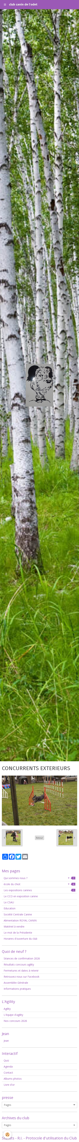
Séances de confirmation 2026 (22, 958)
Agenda (8, 1066)
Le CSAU (9, 902)
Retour (39, 837)
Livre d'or (9, 1084)
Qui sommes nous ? (39, 878)
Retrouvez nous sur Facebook (21, 976)
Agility (7, 1008)
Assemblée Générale (16, 982)
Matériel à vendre (14, 926)
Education (9, 908)
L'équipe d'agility (13, 1014)
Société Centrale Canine (18, 914)
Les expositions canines (39, 890)
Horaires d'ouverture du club (20, 938)
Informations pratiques (17, 988)
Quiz (6, 1060)
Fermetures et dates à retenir (21, 970)
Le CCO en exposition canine (21, 896)
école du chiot (39, 884)
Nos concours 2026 (15, 1021)
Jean (6, 1040)
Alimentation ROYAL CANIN (20, 920)
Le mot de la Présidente (18, 932)
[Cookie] (7, 1134)
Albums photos (13, 1078)
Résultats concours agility (19, 964)
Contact (8, 1072)
